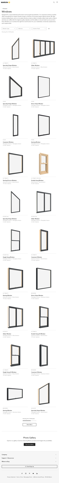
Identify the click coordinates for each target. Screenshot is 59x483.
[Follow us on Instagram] (25, 473)
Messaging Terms (28, 477)
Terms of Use (19, 477)
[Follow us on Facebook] (22, 473)
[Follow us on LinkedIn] (37, 473)
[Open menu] (57, 2)
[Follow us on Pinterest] (29, 473)
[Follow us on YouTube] (33, 473)
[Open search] (54, 2)
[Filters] (48, 28)
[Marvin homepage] (5, 2)
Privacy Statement (11, 477)
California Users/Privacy (38, 477)
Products (5, 8)
